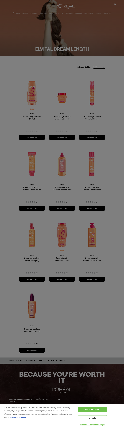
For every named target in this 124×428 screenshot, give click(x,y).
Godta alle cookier (92, 409)
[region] (62, 416)
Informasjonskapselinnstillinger (92, 425)
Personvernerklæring (18, 417)
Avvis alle (92, 418)
